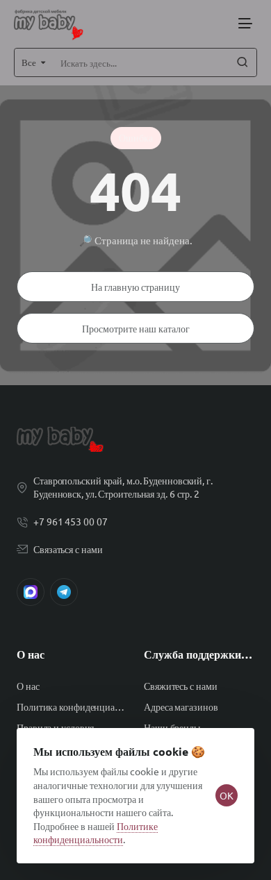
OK (226, 795)
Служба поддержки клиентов (199, 654)
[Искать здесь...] (242, 62)
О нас (30, 654)
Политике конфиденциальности (95, 833)
